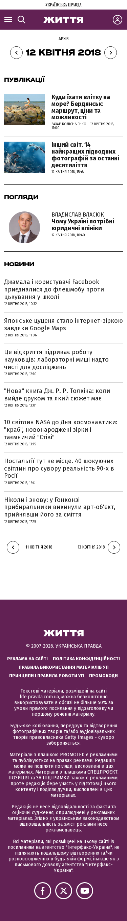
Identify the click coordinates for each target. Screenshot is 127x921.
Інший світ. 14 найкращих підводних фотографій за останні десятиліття (85, 155)
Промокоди (103, 675)
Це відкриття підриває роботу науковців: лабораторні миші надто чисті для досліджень (56, 359)
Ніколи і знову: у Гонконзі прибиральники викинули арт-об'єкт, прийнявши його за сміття (59, 507)
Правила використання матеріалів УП (64, 667)
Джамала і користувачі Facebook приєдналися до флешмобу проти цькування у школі (54, 289)
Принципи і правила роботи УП (46, 675)
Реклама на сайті (27, 658)
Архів (64, 38)
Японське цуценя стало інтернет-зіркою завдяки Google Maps (63, 324)
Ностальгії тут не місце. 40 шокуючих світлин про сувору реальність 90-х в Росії (59, 468)
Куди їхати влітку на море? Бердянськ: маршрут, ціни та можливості (80, 107)
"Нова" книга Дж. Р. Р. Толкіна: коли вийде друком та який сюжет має (57, 394)
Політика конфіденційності (86, 658)
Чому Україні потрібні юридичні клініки (82, 221)
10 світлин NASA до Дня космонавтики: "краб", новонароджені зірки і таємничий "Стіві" (61, 429)
